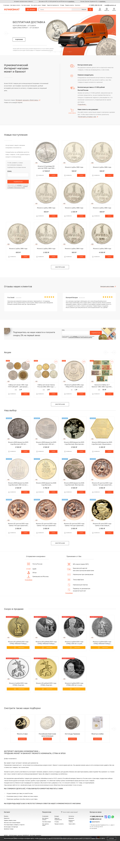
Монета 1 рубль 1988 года (102, 167)
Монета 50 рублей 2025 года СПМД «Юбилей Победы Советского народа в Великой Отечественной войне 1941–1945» (18, 643)
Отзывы (62, 5)
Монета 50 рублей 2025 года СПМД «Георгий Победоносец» (46, 684)
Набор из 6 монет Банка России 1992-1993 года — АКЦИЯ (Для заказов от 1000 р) (46, 386)
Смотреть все (60, 267)
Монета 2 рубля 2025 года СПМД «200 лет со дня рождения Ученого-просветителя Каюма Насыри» (74, 643)
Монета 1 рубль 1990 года (74, 167)
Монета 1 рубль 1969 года (102, 248)
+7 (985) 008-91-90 (95, 5)
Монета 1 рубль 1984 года (46, 248)
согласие (19, 185)
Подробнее (28, 580)
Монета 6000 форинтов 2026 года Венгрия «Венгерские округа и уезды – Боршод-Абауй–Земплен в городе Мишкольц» (74, 484)
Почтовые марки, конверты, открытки (14, 824)
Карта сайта (72, 824)
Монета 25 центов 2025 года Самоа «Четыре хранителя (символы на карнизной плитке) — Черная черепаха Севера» (102, 484)
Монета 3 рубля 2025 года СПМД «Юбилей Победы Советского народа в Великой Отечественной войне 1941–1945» (102, 643)
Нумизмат (12, 9)
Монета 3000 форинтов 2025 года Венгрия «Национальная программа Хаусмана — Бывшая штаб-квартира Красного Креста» (102, 443)
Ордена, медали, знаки (10, 820)
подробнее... (71, 1)
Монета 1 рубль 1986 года (46, 208)
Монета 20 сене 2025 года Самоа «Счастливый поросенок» (102, 524)
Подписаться (18, 181)
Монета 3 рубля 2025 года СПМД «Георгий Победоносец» (18, 684)
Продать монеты (69, 5)
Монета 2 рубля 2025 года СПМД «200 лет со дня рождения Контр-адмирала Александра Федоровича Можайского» (74, 684)
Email (9, 171)
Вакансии (71, 818)
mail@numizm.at (110, 5)
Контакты (77, 5)
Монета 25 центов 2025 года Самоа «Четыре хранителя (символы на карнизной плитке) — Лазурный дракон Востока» (74, 524)
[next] (114, 729)
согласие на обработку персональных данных (80, 337)
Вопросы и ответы (71, 821)
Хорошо (111, 838)
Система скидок (25, 5)
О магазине (6, 5)
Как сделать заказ (36, 5)
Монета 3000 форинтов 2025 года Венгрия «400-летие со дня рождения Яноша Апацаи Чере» (18, 484)
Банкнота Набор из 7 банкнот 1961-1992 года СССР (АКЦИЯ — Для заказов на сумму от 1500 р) (102, 386)
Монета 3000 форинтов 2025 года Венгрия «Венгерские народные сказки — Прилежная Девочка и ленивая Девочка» (74, 443)
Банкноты (6, 818)
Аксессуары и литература (11, 826)
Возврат (44, 5)
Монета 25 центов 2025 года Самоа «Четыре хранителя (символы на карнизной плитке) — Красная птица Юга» (46, 524)
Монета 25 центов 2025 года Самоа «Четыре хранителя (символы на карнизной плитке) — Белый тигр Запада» (18, 524)
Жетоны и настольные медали (12, 822)
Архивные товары (8, 829)
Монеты (6, 816)
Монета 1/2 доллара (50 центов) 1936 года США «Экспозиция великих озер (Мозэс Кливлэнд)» (46, 167)
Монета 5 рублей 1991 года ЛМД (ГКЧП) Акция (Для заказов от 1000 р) (74, 386)
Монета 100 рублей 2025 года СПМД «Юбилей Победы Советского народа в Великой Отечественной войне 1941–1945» (46, 643)
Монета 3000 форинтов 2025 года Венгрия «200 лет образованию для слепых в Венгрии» (18, 443)
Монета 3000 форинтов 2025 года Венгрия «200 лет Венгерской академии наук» (46, 443)
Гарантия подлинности (53, 5)
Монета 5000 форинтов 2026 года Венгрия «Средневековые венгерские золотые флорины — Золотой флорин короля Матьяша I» (46, 484)
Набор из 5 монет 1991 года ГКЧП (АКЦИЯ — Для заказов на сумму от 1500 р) (18, 386)
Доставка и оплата (15, 5)
